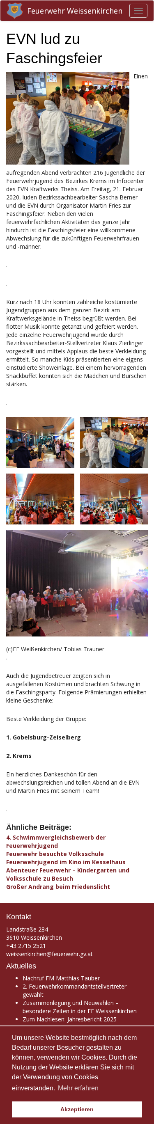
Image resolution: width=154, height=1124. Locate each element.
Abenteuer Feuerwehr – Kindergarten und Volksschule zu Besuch (67, 874)
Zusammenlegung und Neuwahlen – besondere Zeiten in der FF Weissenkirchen (80, 1007)
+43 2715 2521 (26, 946)
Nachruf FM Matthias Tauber (61, 978)
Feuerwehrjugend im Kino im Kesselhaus (66, 862)
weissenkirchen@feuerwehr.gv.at (49, 954)
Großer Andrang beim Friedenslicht (58, 887)
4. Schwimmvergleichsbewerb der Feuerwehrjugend (56, 841)
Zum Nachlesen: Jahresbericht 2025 (70, 1019)
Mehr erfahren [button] (78, 1088)
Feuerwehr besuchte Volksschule (55, 854)
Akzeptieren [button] (77, 1109)
